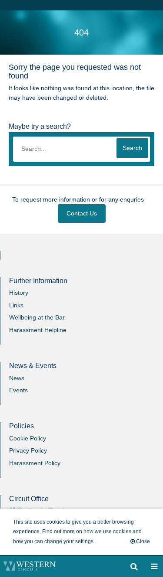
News (16, 378)
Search (132, 147)
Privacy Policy (28, 450)
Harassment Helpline (38, 329)
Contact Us (82, 213)
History (18, 292)
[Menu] (134, 566)
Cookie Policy (27, 438)
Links (16, 305)
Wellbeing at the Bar (37, 317)
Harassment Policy (34, 463)
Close (142, 541)
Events (18, 390)
